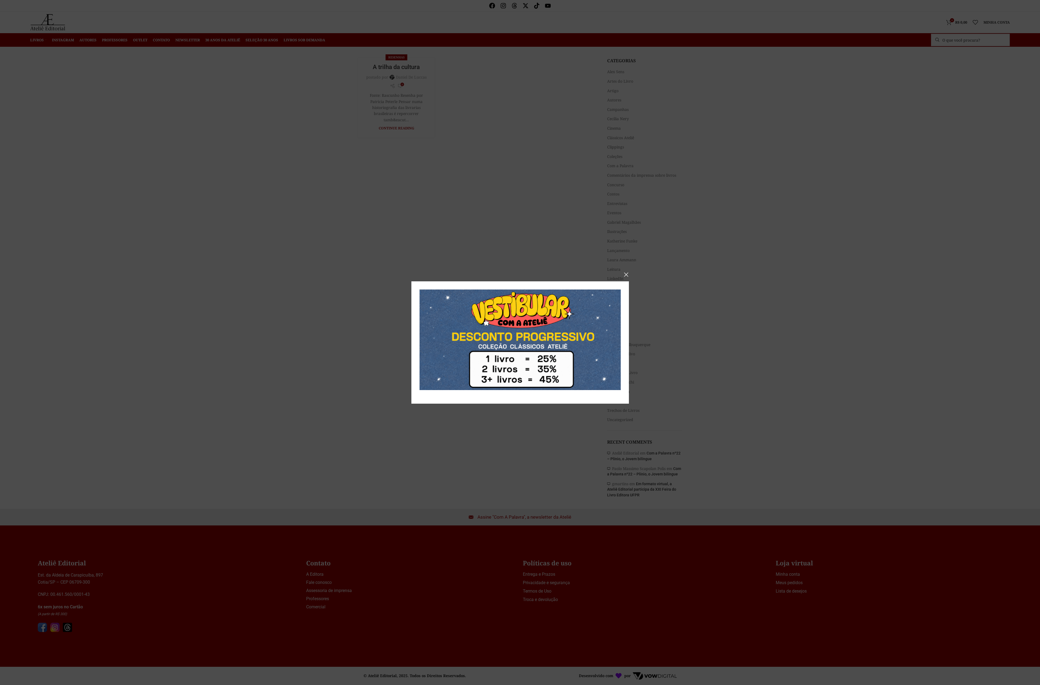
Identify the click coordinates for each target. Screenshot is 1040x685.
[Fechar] (626, 274)
